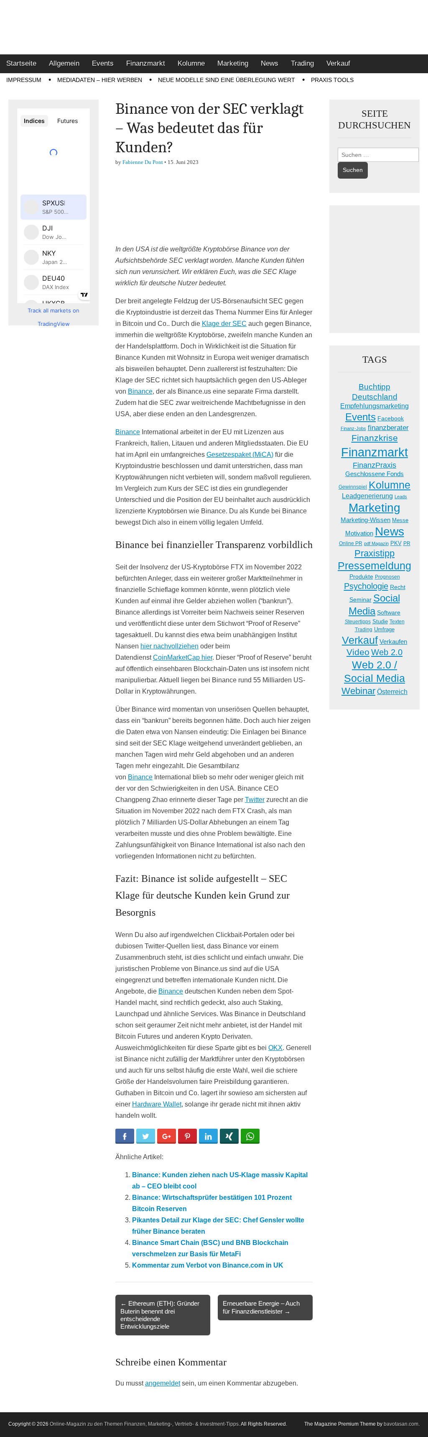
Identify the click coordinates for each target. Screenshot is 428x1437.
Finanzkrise (375, 438)
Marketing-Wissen (365, 519)
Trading (302, 63)
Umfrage (384, 630)
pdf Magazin (376, 543)
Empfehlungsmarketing (374, 406)
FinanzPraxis (374, 465)
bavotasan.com (401, 1424)
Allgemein (64, 63)
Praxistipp (374, 553)
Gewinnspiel (353, 486)
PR (406, 543)
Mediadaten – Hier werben (99, 80)
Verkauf (338, 63)
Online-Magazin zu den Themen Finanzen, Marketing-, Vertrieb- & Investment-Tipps (144, 1424)
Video (357, 652)
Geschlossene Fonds (374, 474)
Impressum (23, 80)
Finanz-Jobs (353, 428)
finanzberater (388, 428)
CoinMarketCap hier (182, 657)
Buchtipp (374, 386)
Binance (140, 391)
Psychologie (366, 586)
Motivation (359, 533)
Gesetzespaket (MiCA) (239, 454)
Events (103, 63)
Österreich (392, 691)
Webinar (358, 691)
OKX (275, 1047)
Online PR (350, 543)
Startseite (21, 63)
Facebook (390, 418)
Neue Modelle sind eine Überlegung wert (226, 80)
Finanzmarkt (145, 63)
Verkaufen (393, 641)
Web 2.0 (387, 652)
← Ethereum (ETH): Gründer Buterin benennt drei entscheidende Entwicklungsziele (159, 1315)
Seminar (360, 600)
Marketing (232, 63)
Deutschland (374, 396)
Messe (400, 520)
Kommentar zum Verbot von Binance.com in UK (207, 1265)
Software (388, 612)
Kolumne (191, 63)
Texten (397, 621)
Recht (397, 587)
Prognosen (387, 576)
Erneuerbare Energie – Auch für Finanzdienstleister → (261, 1307)
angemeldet (162, 1383)
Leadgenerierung (367, 495)
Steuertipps (358, 622)
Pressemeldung (374, 565)
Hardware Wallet (156, 1104)
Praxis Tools (332, 80)
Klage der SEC (224, 323)
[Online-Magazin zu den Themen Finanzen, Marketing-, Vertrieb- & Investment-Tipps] (214, 27)
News (269, 63)
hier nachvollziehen (169, 646)
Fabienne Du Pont (142, 162)
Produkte (361, 576)
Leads (401, 496)
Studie (380, 621)
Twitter (255, 799)
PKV (396, 543)
